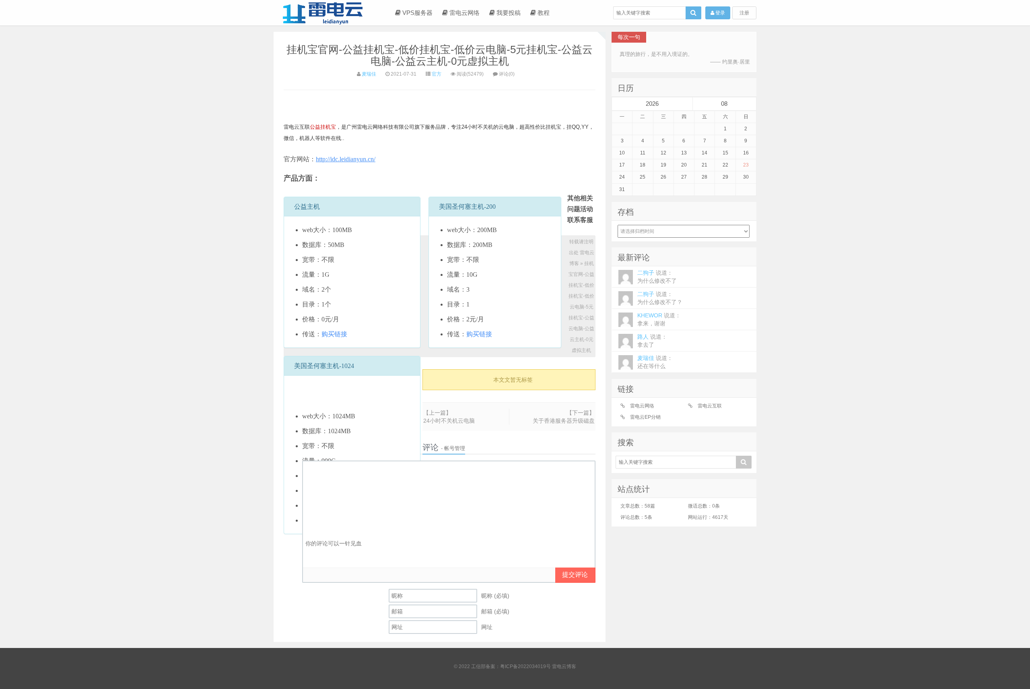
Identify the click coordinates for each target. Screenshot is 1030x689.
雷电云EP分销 (645, 417)
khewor (659, 319)
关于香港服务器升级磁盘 (564, 421)
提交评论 (575, 574)
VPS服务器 (417, 12)
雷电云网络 (464, 12)
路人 (652, 340)
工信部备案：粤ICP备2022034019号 (511, 666)
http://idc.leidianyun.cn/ (345, 159)
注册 (744, 13)
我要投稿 (508, 12)
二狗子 (657, 276)
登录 (719, 13)
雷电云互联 (710, 406)
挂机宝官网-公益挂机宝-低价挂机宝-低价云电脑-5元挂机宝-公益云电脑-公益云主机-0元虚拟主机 (439, 55)
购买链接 (334, 334)
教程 (543, 12)
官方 (436, 74)
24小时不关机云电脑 (449, 421)
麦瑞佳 (369, 74)
